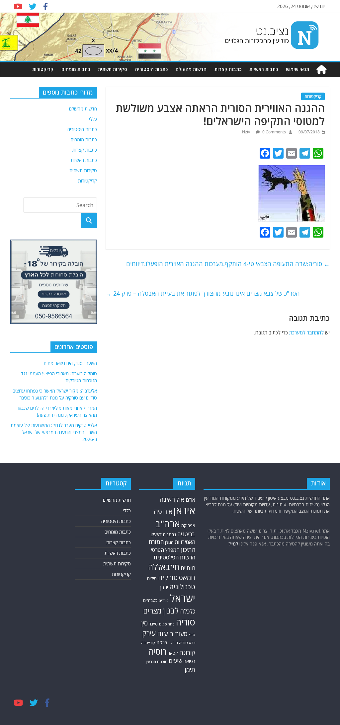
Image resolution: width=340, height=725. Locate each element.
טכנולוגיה (182, 586)
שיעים (175, 661)
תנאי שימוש (297, 69)
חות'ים (188, 568)
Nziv (246, 132)
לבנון (171, 610)
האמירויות (185, 541)
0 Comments (273, 132)
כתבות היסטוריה (151, 69)
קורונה (187, 652)
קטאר (173, 653)
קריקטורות (42, 69)
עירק (149, 633)
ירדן (164, 587)
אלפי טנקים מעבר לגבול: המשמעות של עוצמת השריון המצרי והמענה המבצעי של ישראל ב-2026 (54, 432)
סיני (192, 634)
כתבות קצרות (227, 69)
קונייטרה (148, 642)
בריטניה (186, 534)
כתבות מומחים (75, 69)
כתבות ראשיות (263, 69)
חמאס (187, 577)
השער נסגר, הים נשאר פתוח (70, 363)
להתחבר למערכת (306, 332)
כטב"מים (150, 600)
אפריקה (188, 526)
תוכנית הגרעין (156, 661)
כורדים (164, 600)
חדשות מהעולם (191, 69)
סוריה (185, 622)
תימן (190, 669)
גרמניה (169, 534)
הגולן (169, 542)
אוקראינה (171, 499)
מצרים (152, 611)
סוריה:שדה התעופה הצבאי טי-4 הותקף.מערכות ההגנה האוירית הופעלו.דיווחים (228, 264)
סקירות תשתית (112, 69)
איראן (184, 510)
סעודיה (178, 633)
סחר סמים (167, 624)
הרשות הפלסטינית (174, 557)
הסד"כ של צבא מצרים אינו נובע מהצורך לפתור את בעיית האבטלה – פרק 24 (203, 293)
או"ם (190, 499)
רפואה (189, 661)
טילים (152, 578)
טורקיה (168, 577)
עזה (162, 633)
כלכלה (187, 611)
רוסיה (158, 651)
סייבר (153, 624)
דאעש (156, 534)
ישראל (182, 598)
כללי (93, 119)
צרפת (161, 642)
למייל (233, 544)
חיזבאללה (163, 566)
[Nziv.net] (321, 69)
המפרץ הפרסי (165, 549)
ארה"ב (167, 523)
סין (144, 623)
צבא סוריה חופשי (182, 642)
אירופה (163, 511)
